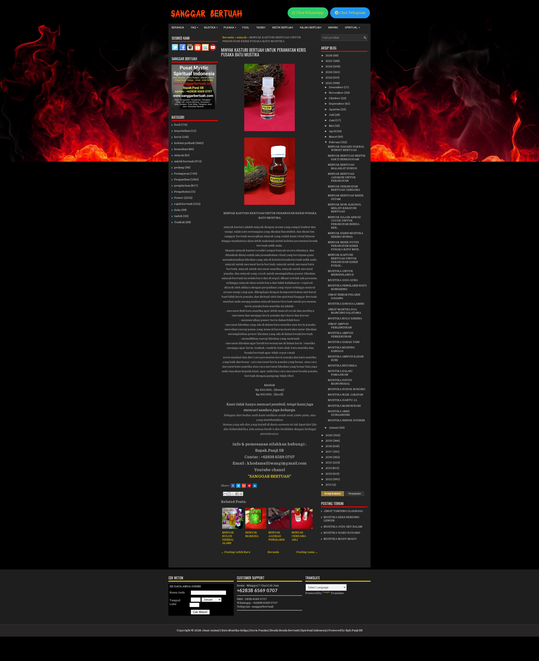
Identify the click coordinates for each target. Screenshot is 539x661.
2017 (329, 451)
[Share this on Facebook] (233, 486)
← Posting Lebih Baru (235, 552)
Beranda (178, 27)
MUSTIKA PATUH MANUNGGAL (340, 381)
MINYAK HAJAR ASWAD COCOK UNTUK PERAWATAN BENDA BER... (344, 222)
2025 (329, 61)
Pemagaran (181, 173)
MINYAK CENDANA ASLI (299, 536)
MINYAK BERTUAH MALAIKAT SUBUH (342, 166)
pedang (179, 167)
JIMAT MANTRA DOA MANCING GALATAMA (344, 311)
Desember (336, 87)
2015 (329, 462)
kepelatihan (182, 130)
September (337, 103)
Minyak (333, 27)
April (332, 131)
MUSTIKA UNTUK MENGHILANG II (341, 272)
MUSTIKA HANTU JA (342, 400)
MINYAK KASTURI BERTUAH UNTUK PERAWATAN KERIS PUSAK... (343, 260)
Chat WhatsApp (309, 13)
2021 (329, 83)
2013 (329, 473)
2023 (329, 72)
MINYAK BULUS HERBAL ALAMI (228, 538)
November (336, 92)
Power (178, 197)
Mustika (211, 27)
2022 (329, 77)
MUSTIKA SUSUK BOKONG (346, 389)
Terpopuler (354, 493)
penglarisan (182, 185)
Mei (332, 125)
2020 (329, 435)
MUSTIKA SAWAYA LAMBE (346, 303)
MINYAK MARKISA (252, 534)
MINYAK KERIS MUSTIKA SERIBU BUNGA (345, 235)
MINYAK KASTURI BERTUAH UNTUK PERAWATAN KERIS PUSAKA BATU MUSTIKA (263, 52)
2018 (329, 446)
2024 (329, 66)
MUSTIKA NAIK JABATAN (345, 394)
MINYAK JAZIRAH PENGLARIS (276, 536)
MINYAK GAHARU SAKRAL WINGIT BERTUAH (346, 148)
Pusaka (230, 27)
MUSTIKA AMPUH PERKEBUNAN (340, 334)
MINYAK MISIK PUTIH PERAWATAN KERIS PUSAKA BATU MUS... (344, 246)
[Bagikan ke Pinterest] (241, 494)
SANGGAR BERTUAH (269, 476)
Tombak (179, 222)
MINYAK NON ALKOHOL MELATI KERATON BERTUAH (344, 208)
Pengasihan (182, 179)
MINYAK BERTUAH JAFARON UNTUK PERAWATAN (342, 177)
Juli (332, 114)
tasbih (178, 216)
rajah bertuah (183, 203)
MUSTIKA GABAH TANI (344, 342)
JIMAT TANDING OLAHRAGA (343, 511)
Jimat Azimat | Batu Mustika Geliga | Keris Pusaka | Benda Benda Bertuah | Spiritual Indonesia (264, 630)
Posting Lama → (307, 552)
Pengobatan (182, 191)
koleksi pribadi (184, 143)
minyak (242, 37)
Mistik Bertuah (282, 27)
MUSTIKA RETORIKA (342, 365)
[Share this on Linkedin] (255, 486)
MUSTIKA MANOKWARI (344, 405)
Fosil (245, 27)
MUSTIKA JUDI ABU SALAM (343, 526)
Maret (333, 136)
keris (177, 137)
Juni (332, 120)
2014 (329, 468)
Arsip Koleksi (332, 493)
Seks (177, 210)
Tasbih (260, 27)
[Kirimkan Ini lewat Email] (225, 494)
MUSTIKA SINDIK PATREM (346, 420)
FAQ (194, 27)
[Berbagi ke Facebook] (237, 494)
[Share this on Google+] (244, 486)
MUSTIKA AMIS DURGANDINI (339, 413)
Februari (335, 142)
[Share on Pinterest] (249, 486)
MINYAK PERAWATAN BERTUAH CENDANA (344, 188)
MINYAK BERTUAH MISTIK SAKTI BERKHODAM (347, 157)
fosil (177, 124)
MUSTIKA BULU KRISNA (345, 318)
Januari (334, 427)
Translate (337, 593)
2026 (329, 55)
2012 (329, 479)
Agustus (334, 109)
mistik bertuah (184, 161)
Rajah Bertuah (310, 27)
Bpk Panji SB (354, 630)
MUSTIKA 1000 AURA (343, 280)
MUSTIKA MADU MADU (340, 538)
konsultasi (181, 149)
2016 (329, 457)
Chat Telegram (351, 13)
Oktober (335, 98)
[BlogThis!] (229, 494)
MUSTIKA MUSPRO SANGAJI (341, 349)
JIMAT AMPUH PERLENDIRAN (340, 325)
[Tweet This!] (238, 486)
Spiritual (352, 27)
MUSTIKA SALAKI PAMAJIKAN (340, 372)
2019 (329, 440)
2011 (329, 484)
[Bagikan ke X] (233, 494)
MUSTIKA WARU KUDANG (342, 532)
